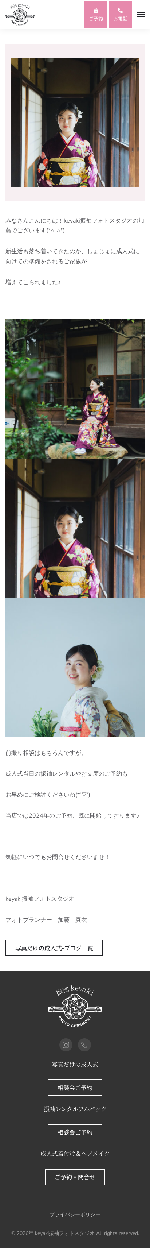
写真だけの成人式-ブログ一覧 (54, 947)
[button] (141, 14)
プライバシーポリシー (75, 1214)
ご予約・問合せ (75, 1176)
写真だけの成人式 (75, 1064)
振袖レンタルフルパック (75, 1109)
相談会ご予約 (75, 1087)
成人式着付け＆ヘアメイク (75, 1153)
